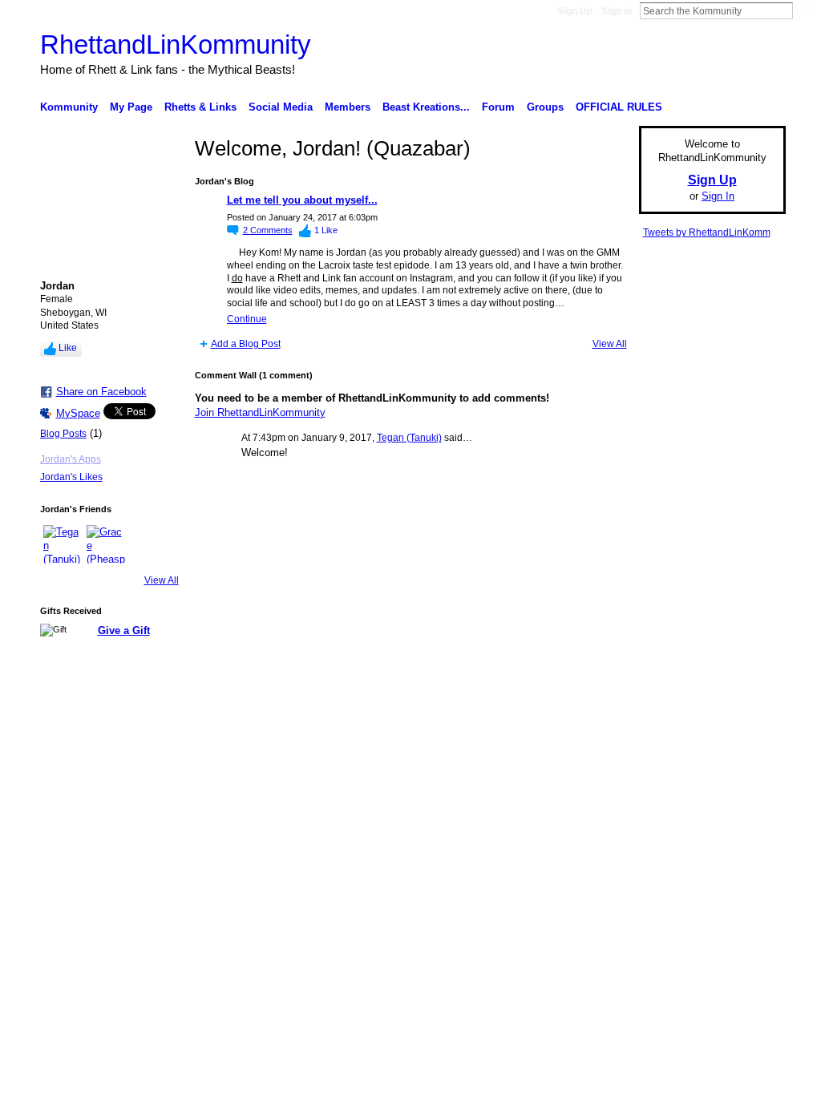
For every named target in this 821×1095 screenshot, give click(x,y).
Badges (604, 711)
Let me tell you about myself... (302, 200)
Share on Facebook (101, 392)
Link (135, 711)
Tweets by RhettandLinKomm (706, 232)
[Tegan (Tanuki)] (62, 544)
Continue (247, 319)
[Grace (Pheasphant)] (106, 544)
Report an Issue (667, 711)
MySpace (78, 413)
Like (68, 348)
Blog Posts (63, 433)
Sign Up (574, 11)
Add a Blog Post (246, 344)
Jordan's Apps (70, 459)
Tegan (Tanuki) (409, 437)
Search (805, 10)
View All (161, 580)
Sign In (616, 11)
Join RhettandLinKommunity (260, 412)
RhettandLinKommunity (175, 44)
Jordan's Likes (71, 477)
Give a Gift (124, 630)
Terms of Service (750, 711)
